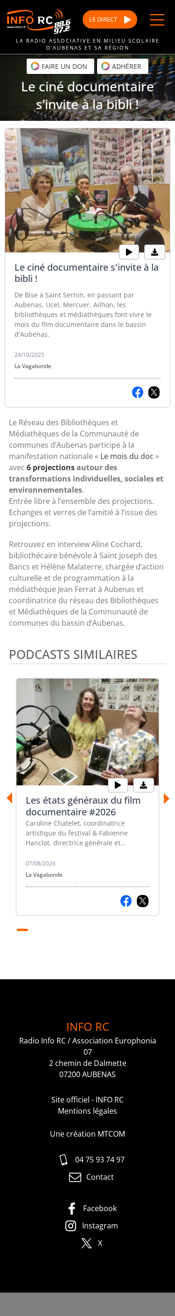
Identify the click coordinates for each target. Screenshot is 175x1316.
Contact (100, 1177)
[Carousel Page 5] (76, 930)
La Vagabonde (32, 366)
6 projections (51, 467)
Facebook (100, 1208)
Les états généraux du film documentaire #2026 (83, 806)
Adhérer (125, 66)
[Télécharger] (154, 251)
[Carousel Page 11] (155, 930)
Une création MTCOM (87, 1134)
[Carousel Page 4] (63, 930)
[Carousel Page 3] (50, 930)
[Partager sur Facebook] (138, 392)
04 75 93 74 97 (100, 1159)
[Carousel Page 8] (115, 930)
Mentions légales (87, 1111)
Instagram (100, 1225)
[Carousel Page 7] (102, 930)
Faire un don (63, 66)
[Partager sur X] (154, 392)
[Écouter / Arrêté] (129, 251)
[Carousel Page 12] (87, 941)
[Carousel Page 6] (89, 930)
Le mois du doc (127, 456)
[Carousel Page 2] (37, 930)
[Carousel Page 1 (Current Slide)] (22, 930)
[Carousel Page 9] (129, 930)
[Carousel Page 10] (142, 930)
